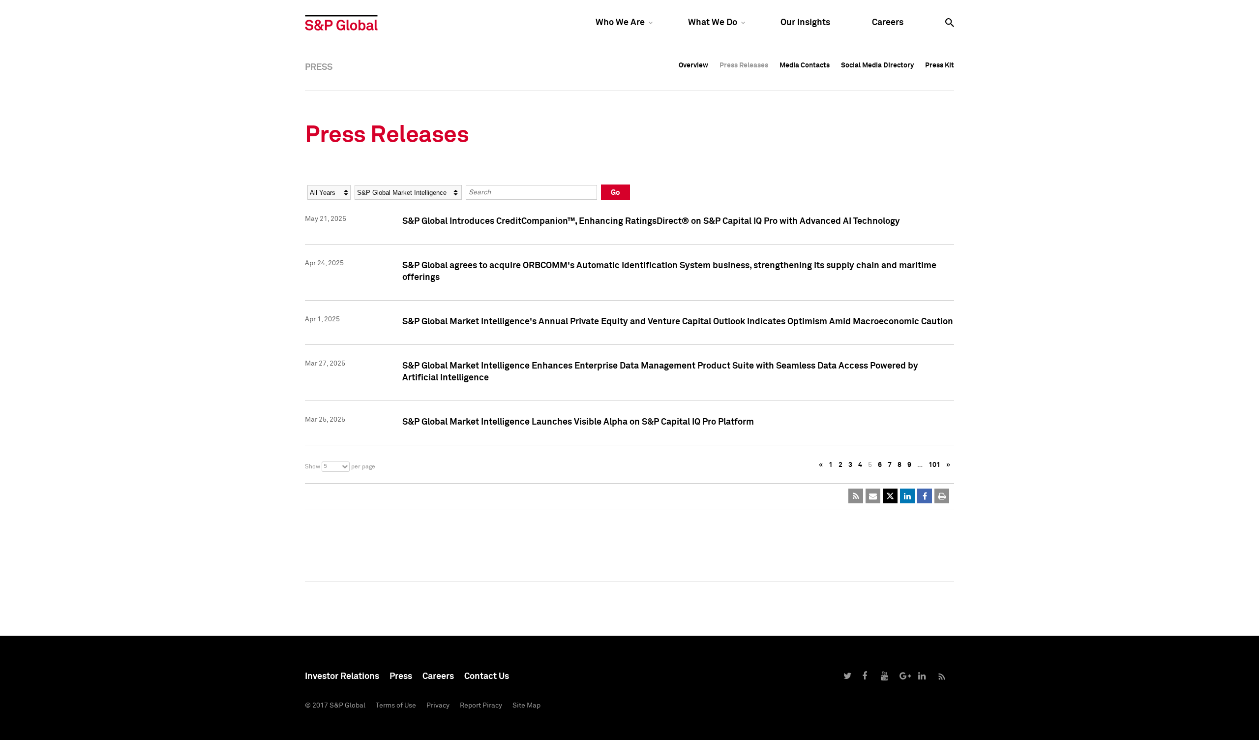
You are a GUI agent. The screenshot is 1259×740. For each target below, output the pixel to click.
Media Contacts (804, 65)
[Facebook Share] (924, 496)
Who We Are (620, 22)
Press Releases (743, 65)
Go (615, 192)
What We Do (712, 22)
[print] (941, 496)
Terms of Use (396, 705)
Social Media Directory (877, 65)
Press (401, 676)
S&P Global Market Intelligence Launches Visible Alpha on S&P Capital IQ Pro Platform (578, 422)
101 (934, 465)
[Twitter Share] (890, 496)
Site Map (526, 705)
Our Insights (805, 22)
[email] (873, 496)
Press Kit (939, 65)
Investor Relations (342, 676)
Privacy (438, 705)
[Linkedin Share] (907, 496)
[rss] (855, 496)
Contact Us (486, 676)
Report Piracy (481, 705)
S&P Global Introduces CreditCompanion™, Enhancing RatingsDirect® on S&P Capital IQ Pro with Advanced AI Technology (651, 221)
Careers (887, 22)
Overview (693, 65)
